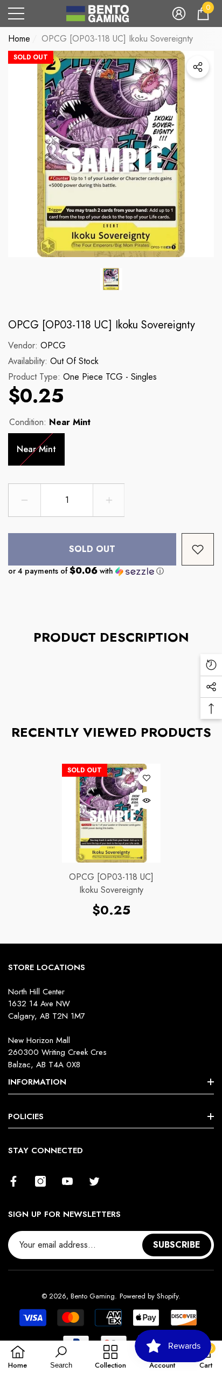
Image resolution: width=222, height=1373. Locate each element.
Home (19, 38)
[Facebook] (13, 1181)
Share (198, 67)
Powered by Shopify (149, 1296)
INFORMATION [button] (37, 1082)
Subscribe (176, 1245)
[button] (179, 13)
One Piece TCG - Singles (110, 377)
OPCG (53, 345)
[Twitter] (94, 1181)
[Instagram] (40, 1181)
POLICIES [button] (26, 1116)
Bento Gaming (93, 1296)
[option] (111, 154)
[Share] (198, 67)
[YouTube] (67, 1181)
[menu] (16, 13)
